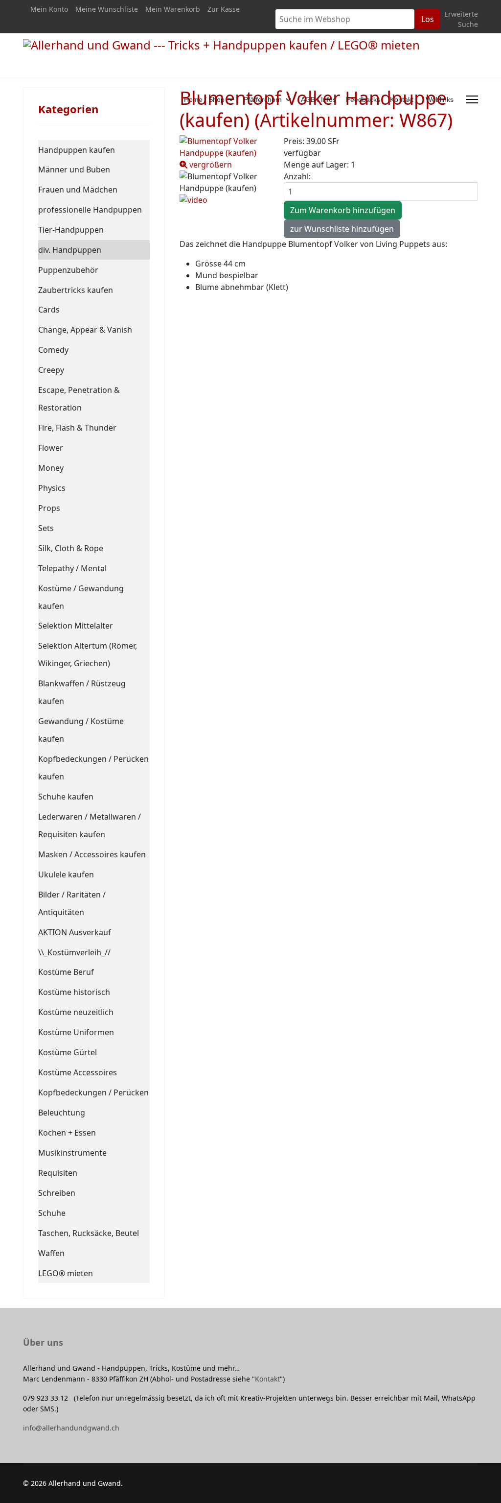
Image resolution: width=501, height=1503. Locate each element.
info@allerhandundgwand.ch (71, 1427)
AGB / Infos (318, 99)
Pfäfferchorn (263, 99)
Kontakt (401, 99)
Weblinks (440, 99)
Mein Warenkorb (172, 9)
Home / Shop (204, 99)
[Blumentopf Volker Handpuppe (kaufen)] (224, 182)
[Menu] (472, 99)
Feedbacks (363, 99)
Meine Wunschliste (106, 9)
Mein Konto (49, 9)
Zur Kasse (223, 9)
